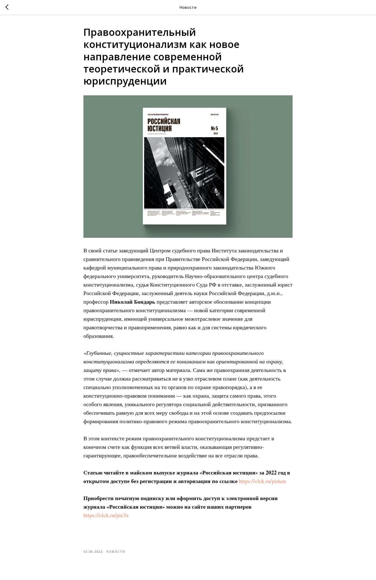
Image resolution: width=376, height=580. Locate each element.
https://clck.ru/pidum (262, 481)
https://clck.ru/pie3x (106, 515)
